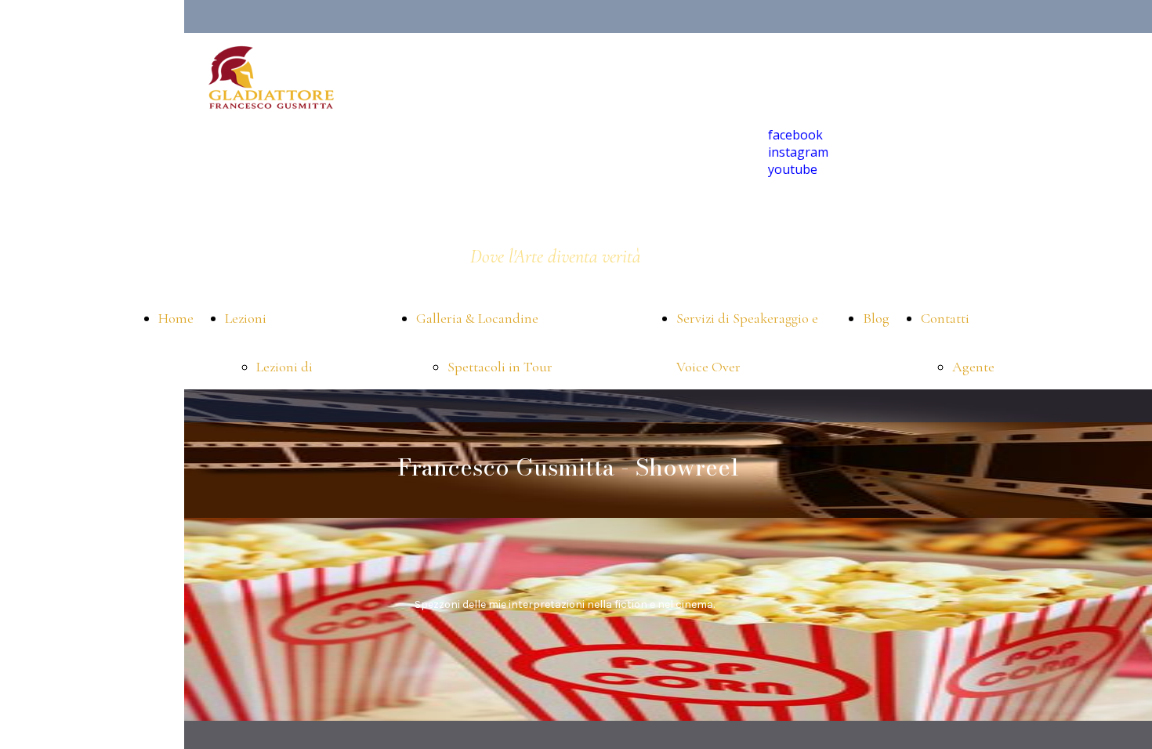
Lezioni (245, 318)
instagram (798, 152)
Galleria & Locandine (477, 318)
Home (176, 318)
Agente (973, 366)
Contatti (945, 318)
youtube (792, 169)
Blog (876, 318)
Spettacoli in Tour (499, 366)
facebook (795, 134)
